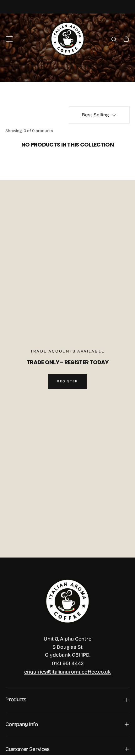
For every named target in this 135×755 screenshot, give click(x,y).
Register (67, 381)
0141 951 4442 (68, 663)
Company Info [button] (21, 724)
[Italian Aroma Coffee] (67, 601)
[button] (9, 39)
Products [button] (15, 699)
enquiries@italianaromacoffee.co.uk (67, 672)
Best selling (95, 115)
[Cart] (126, 40)
